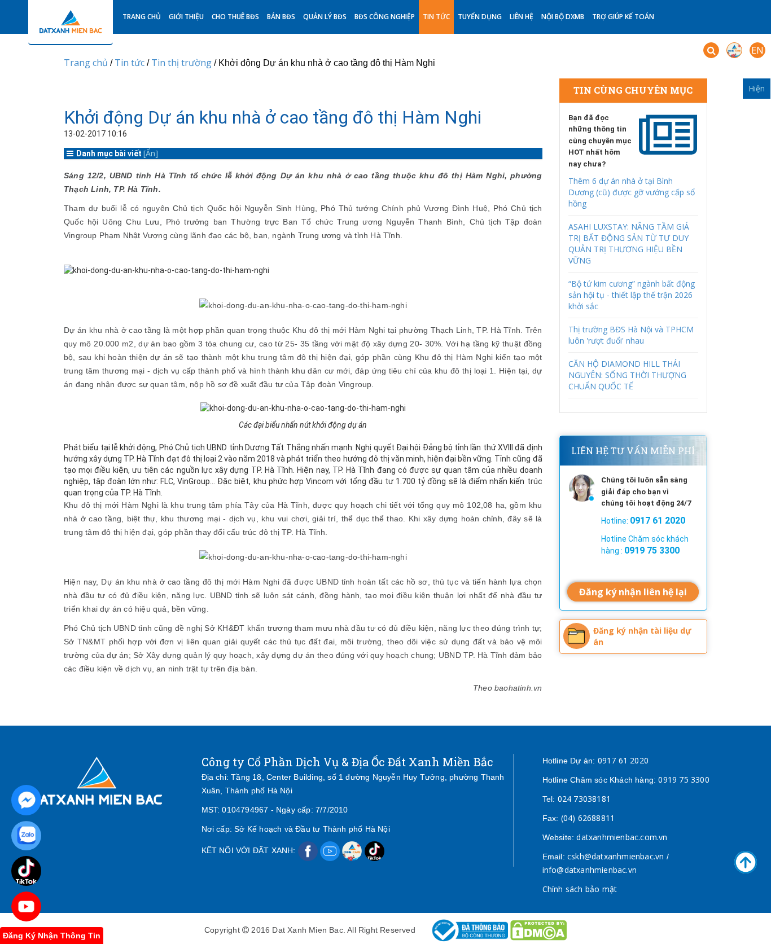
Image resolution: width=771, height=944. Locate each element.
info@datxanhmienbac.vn (589, 869)
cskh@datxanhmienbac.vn (615, 856)
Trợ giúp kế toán (623, 16)
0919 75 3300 (683, 779)
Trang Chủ (141, 16)
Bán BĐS (281, 16)
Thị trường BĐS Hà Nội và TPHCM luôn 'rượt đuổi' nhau (631, 335)
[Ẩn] (150, 153)
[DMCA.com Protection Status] (538, 929)
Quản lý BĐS (325, 16)
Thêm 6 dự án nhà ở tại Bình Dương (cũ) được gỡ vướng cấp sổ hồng (631, 192)
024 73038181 (584, 798)
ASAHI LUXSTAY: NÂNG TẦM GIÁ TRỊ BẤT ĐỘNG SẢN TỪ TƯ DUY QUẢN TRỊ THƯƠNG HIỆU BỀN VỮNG (628, 243)
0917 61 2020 (623, 760)
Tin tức (436, 16)
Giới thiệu (186, 16)
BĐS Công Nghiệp (384, 16)
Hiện (756, 88)
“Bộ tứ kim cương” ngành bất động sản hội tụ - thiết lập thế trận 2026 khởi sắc (631, 294)
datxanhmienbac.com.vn (621, 837)
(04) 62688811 (588, 818)
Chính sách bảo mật (579, 889)
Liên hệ (521, 16)
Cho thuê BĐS (235, 16)
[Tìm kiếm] (711, 50)
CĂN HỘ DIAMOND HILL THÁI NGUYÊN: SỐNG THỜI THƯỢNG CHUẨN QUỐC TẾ (627, 375)
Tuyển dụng (480, 16)
